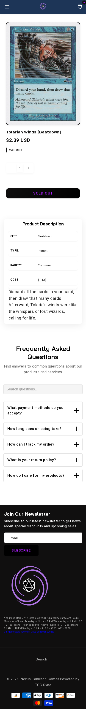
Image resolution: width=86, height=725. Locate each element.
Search (41, 659)
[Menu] (7, 7)
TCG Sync (43, 685)
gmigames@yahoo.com (17, 631)
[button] (43, 410)
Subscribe (21, 550)
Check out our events (42, 631)
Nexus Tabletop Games (40, 679)
